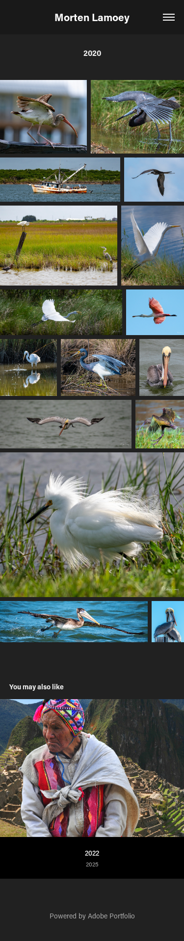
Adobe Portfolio (111, 915)
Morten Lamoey (92, 17)
